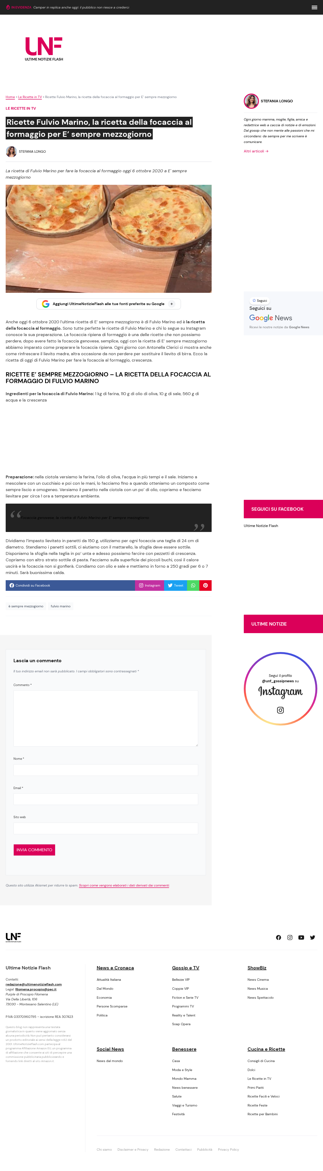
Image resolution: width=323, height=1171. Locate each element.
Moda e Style (182, 1070)
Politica (102, 1015)
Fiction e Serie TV (185, 997)
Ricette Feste (257, 1105)
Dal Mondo (105, 988)
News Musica (258, 988)
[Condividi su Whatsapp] (193, 585)
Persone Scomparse (112, 1006)
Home (10, 97)
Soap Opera (181, 1024)
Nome (18, 759)
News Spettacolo (261, 997)
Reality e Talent (183, 1015)
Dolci (251, 1070)
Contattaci (183, 1149)
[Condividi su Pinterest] (205, 585)
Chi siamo (104, 1149)
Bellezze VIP (181, 979)
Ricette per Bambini (263, 1114)
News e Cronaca (115, 968)
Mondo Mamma (184, 1078)
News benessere (185, 1087)
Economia (104, 997)
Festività (178, 1114)
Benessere (184, 1049)
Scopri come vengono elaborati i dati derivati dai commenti (124, 885)
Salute (177, 1096)
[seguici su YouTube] (301, 937)
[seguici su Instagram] (290, 937)
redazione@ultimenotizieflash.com (34, 984)
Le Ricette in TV (30, 97)
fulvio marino (60, 606)
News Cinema (258, 979)
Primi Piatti (256, 1087)
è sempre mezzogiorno (26, 606)
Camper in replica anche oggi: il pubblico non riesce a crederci (81, 7)
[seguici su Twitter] (312, 937)
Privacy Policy (228, 1149)
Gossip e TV (185, 968)
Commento (22, 685)
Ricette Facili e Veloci (263, 1096)
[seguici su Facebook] (278, 937)
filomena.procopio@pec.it (36, 989)
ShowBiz (257, 968)
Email (18, 788)
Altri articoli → (256, 151)
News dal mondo (110, 1061)
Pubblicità (204, 1149)
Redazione (162, 1149)
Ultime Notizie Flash (261, 525)
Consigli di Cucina (261, 1061)
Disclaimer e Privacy (133, 1149)
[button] (314, 7)
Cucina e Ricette (266, 1049)
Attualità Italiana (109, 979)
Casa (176, 1061)
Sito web (19, 817)
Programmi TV (183, 1006)
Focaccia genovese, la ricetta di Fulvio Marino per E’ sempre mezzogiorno (85, 517)
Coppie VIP (180, 988)
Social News (110, 1049)
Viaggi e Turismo (184, 1105)
